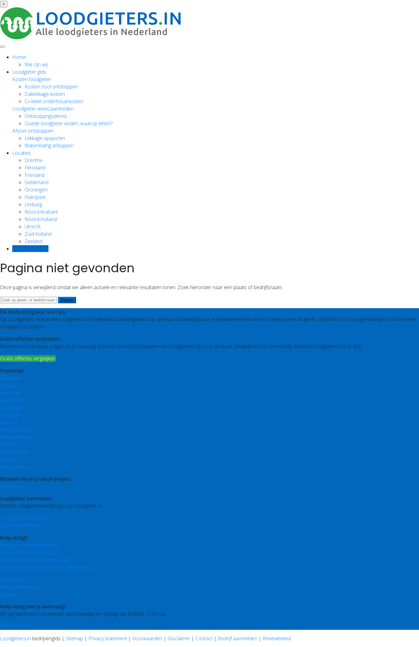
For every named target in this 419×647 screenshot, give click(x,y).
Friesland (34, 175)
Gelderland (36, 182)
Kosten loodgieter (31, 79)
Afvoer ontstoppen (32, 130)
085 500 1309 (15, 626)
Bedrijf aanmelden (20, 525)
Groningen (36, 189)
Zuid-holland (38, 234)
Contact (8, 594)
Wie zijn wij (36, 64)
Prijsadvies (11, 486)
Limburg (33, 204)
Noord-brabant (41, 211)
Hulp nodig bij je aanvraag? (28, 552)
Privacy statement (107, 638)
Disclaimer (178, 638)
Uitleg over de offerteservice (30, 545)
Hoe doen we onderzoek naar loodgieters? (47, 567)
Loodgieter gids (29, 71)
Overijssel (35, 197)
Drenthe (34, 160)
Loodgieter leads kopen (26, 518)
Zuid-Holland (14, 451)
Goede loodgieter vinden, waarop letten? (69, 123)
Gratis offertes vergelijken (28, 358)
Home (19, 57)
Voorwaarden (147, 638)
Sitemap (74, 638)
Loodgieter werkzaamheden (43, 108)
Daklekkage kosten (45, 94)
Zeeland (33, 241)
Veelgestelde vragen (22, 586)
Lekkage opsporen (45, 138)
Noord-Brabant (17, 429)
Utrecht (33, 226)
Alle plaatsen (14, 466)
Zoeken (67, 300)
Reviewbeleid (277, 638)
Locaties (21, 152)
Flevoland (35, 167)
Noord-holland (41, 219)
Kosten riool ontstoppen (51, 86)
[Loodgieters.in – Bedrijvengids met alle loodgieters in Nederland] (92, 37)
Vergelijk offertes (30, 248)
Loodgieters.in (15, 638)
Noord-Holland (16, 437)
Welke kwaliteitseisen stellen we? (35, 559)
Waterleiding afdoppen (49, 145)
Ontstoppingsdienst (46, 116)
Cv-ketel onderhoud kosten (54, 101)
